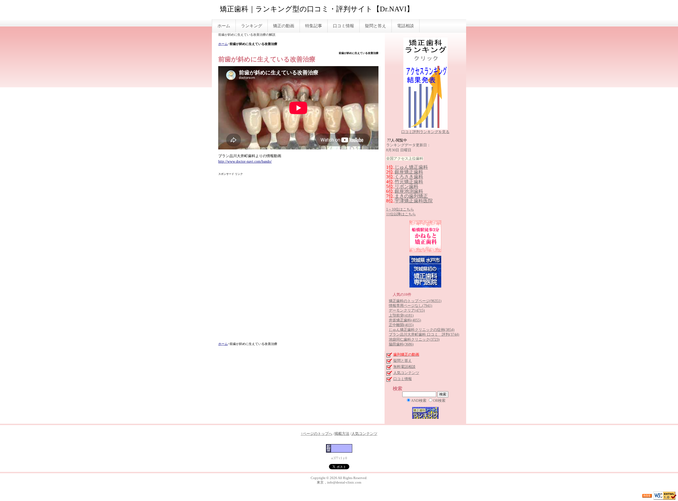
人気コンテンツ (406, 373)
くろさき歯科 (409, 176)
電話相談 (405, 26)
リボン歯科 (406, 186)
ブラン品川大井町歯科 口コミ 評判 (424, 334)
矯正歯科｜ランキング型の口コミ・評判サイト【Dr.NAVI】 (317, 9)
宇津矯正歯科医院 (414, 200)
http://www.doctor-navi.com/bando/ (245, 161)
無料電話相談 (404, 367)
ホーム (223, 26)
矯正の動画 (283, 26)
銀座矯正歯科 (409, 172)
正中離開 (401, 325)
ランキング (251, 26)
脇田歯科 (401, 344)
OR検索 (439, 401)
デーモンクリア (407, 310)
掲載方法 (341, 434)
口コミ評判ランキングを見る (425, 132)
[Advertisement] (298, 259)
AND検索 (418, 401)
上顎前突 (401, 315)
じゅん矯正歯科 (411, 167)
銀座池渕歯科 (409, 191)
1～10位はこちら (400, 209)
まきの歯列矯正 (411, 196)
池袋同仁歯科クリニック (414, 339)
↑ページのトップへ (316, 434)
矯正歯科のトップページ (415, 301)
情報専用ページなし (410, 306)
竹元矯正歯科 (409, 181)
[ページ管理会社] (339, 448)
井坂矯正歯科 (405, 320)
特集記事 (313, 26)
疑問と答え (375, 26)
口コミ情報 (343, 26)
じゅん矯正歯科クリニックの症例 (421, 330)
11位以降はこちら (401, 214)
